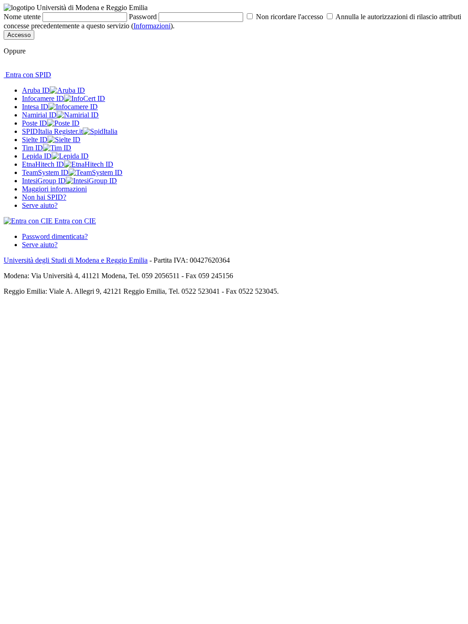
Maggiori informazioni (54, 189)
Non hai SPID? (44, 197)
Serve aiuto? (40, 205)
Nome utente (22, 17)
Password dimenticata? (55, 236)
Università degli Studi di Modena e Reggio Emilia (76, 260)
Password (143, 17)
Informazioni (151, 26)
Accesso (19, 35)
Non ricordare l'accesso (289, 17)
